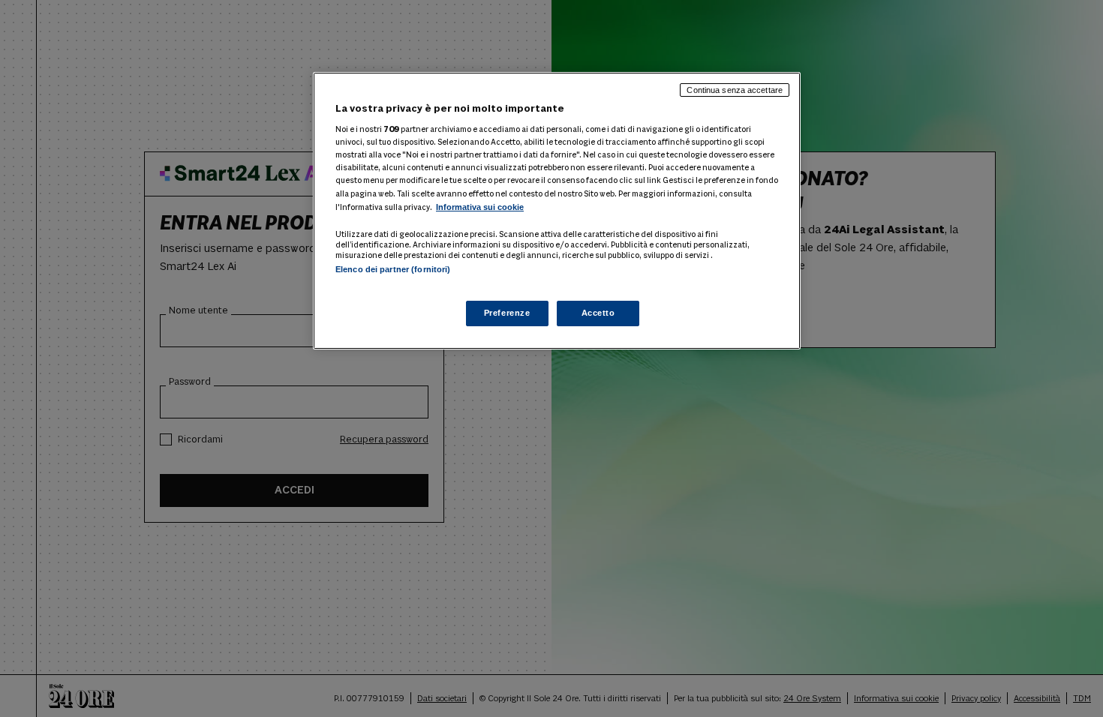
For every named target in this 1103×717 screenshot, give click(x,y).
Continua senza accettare (735, 90)
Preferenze (507, 312)
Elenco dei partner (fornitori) (392, 269)
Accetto (598, 312)
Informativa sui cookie (480, 207)
